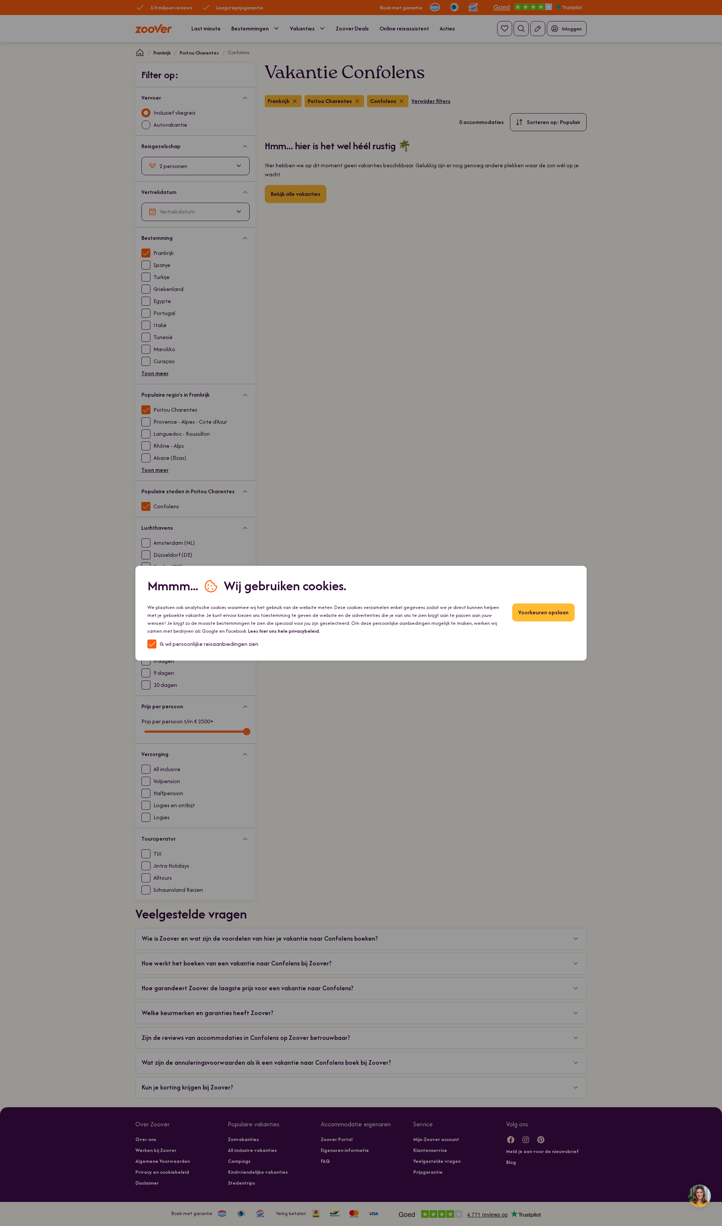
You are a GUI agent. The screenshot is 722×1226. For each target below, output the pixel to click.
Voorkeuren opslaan (543, 612)
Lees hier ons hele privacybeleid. (284, 631)
